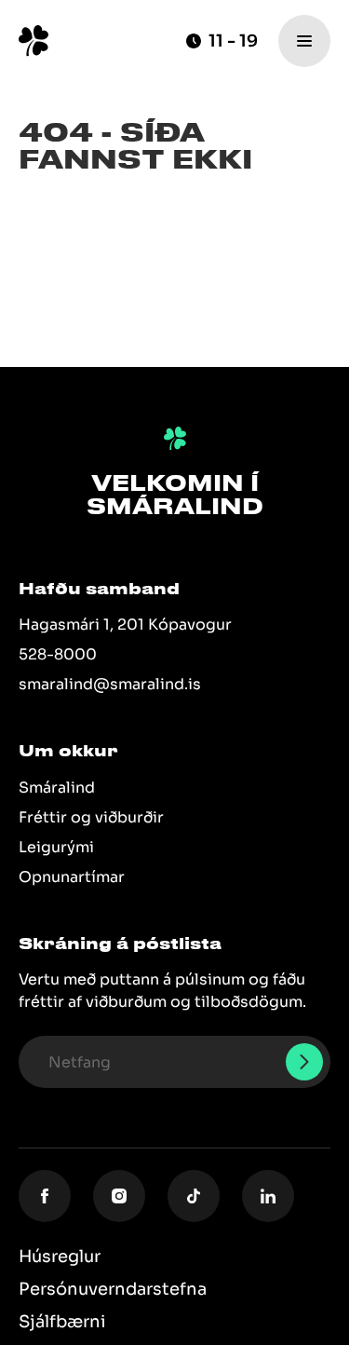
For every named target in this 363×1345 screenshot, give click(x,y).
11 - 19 (233, 41)
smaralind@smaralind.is (110, 684)
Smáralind (57, 787)
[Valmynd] (304, 41)
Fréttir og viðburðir (91, 817)
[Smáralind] (33, 40)
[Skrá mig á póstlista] (304, 1061)
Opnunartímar (72, 877)
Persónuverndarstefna (113, 1289)
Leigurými (56, 847)
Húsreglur (60, 1256)
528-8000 (58, 654)
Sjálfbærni (62, 1321)
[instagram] (119, 1196)
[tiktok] (194, 1196)
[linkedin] (268, 1196)
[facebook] (45, 1196)
